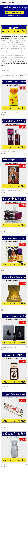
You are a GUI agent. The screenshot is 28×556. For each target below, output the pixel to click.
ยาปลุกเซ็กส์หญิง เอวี (6, 230)
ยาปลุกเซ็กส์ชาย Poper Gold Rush (10, 113)
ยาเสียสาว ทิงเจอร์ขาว (6, 464)
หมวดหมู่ (3, 70)
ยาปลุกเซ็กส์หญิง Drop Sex (8, 152)
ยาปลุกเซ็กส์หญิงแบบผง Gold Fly (10, 308)
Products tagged (15, 76)
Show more (3, 115)
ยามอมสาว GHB (5, 386)
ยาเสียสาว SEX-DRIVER (7, 425)
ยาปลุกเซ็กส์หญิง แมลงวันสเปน (9, 269)
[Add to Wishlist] (26, 112)
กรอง (7, 70)
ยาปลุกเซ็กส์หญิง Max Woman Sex (10, 191)
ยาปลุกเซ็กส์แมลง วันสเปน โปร (8, 347)
